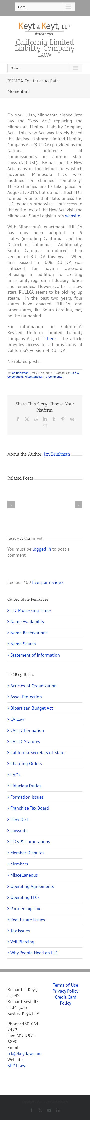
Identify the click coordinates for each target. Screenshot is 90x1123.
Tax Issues (20, 931)
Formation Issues (27, 797)
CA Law (17, 719)
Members (19, 864)
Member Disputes (27, 853)
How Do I (19, 819)
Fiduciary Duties (26, 786)
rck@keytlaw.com (25, 1053)
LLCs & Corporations (30, 841)
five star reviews (48, 582)
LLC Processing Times (31, 610)
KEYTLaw (17, 1065)
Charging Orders (26, 763)
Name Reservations (29, 632)
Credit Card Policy (65, 1000)
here (51, 338)
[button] (11, 504)
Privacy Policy (65, 991)
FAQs (15, 774)
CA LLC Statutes (25, 741)
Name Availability (27, 621)
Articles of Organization (33, 686)
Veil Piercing (22, 942)
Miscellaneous (34, 376)
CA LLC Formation (27, 730)
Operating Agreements (32, 886)
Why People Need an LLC (34, 953)
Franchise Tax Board (29, 808)
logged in (42, 549)
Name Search (23, 644)
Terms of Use (65, 985)
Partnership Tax (25, 908)
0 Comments (54, 376)
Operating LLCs (25, 897)
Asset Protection (26, 697)
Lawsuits (19, 830)
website (72, 216)
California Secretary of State (37, 752)
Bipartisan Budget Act (31, 708)
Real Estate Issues (27, 919)
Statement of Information (35, 655)
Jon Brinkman (20, 372)
